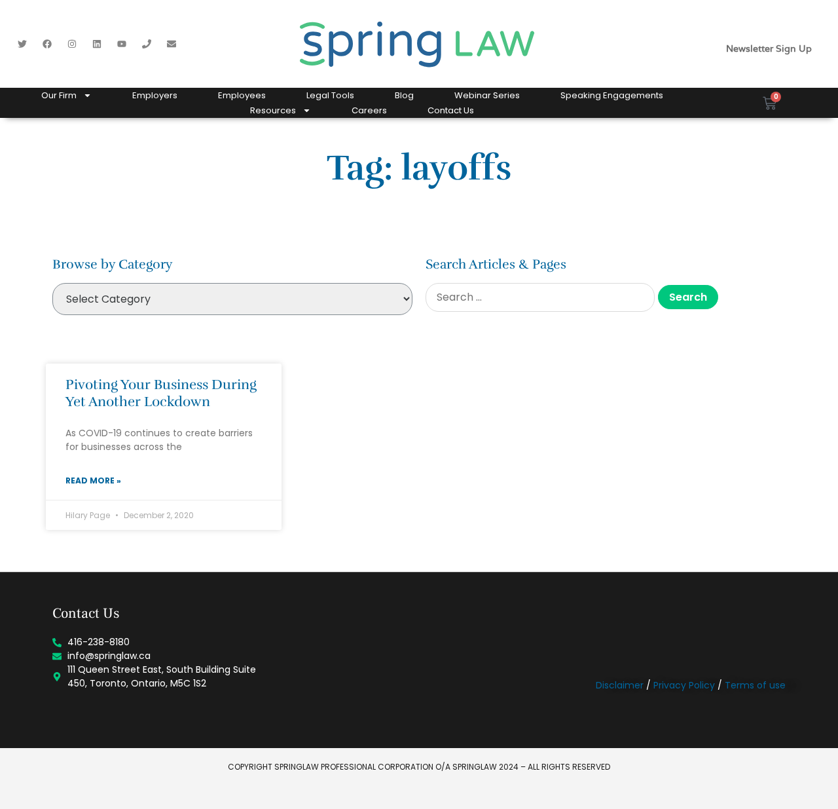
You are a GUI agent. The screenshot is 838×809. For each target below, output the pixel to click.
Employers (154, 95)
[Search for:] (540, 297)
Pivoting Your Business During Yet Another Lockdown (161, 392)
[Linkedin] (97, 44)
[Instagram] (72, 44)
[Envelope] (171, 44)
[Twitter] (22, 44)
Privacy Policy (684, 685)
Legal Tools (330, 95)
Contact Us (451, 110)
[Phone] (146, 44)
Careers (369, 110)
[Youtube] (122, 44)
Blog (404, 95)
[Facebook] (47, 44)
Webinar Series (487, 95)
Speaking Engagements (611, 95)
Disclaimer (620, 685)
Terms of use (755, 685)
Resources (273, 110)
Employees (242, 95)
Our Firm (59, 95)
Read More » (93, 480)
